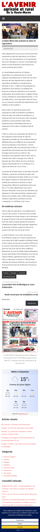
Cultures (5, 273)
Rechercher (6, 299)
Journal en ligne (9, 467)
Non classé (7, 473)
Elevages (13, 273)
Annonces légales (9, 457)
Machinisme (7, 470)
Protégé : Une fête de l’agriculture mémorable (17, 428)
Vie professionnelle (9, 276)
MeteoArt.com (23, 413)
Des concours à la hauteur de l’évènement (15, 424)
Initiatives (22, 273)
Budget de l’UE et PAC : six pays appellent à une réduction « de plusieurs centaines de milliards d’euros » (18, 488)
